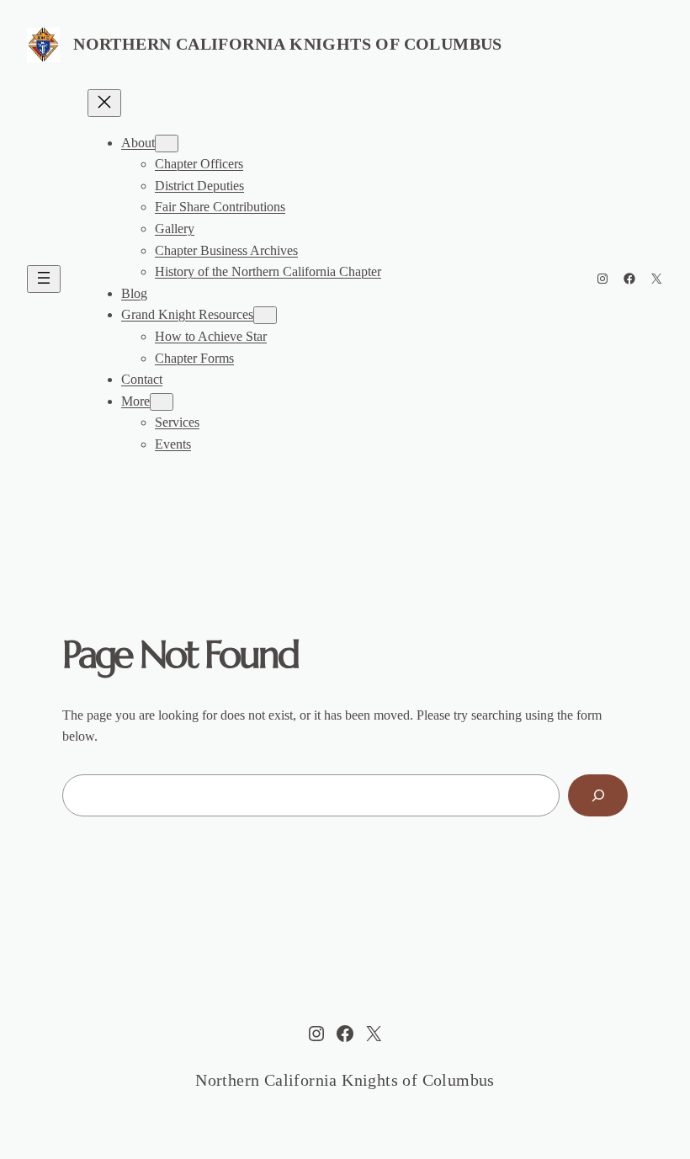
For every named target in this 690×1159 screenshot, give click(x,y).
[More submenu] (161, 402)
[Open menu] (44, 279)
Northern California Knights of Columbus (287, 44)
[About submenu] (166, 143)
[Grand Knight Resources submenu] (265, 315)
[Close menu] (104, 103)
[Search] (598, 795)
